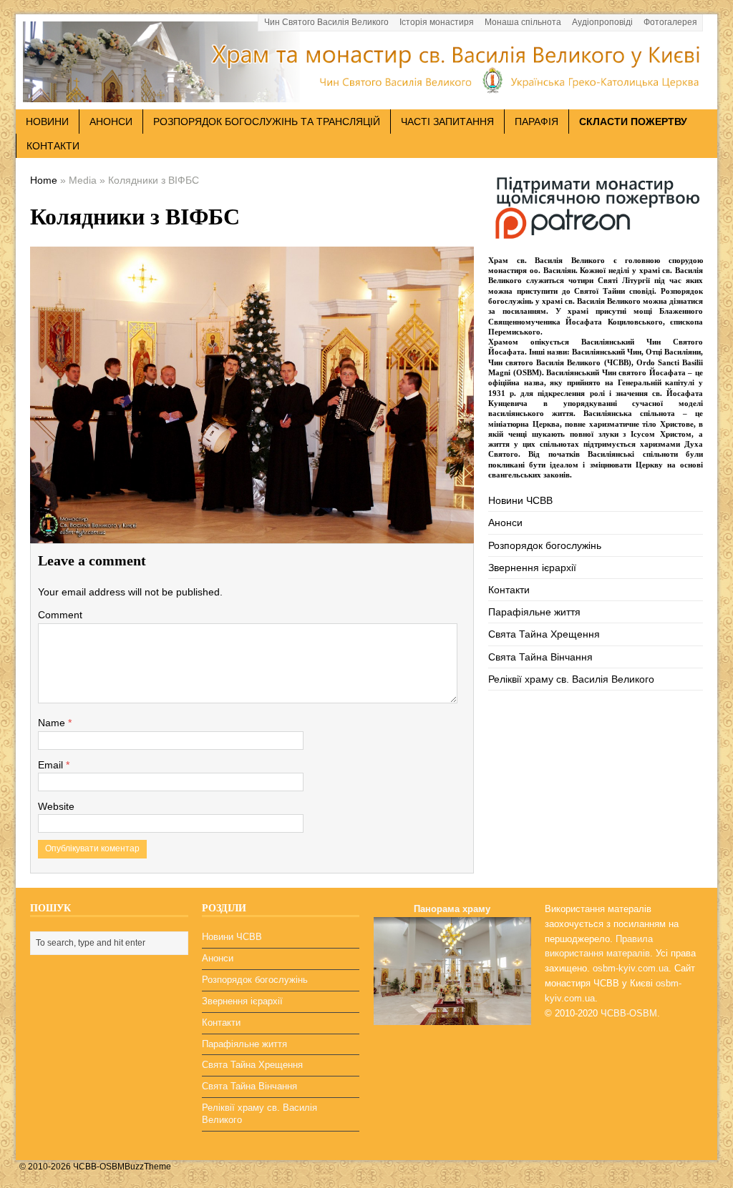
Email (52, 765)
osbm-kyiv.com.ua (631, 968)
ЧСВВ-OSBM (629, 1013)
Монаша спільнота (523, 22)
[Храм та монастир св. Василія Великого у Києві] (366, 94)
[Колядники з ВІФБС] (252, 532)
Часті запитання (447, 121)
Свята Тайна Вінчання (540, 657)
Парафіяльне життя (534, 612)
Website (56, 806)
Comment (60, 614)
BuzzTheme (148, 1167)
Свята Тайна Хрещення (544, 634)
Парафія (536, 121)
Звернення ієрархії (532, 567)
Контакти (52, 146)
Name (53, 722)
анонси (110, 121)
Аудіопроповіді (602, 22)
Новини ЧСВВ (520, 500)
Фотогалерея (670, 22)
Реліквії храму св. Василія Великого (571, 679)
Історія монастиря (436, 22)
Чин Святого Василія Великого (326, 22)
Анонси (505, 522)
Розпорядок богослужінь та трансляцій (266, 121)
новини (47, 121)
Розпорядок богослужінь (544, 545)
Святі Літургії (624, 280)
